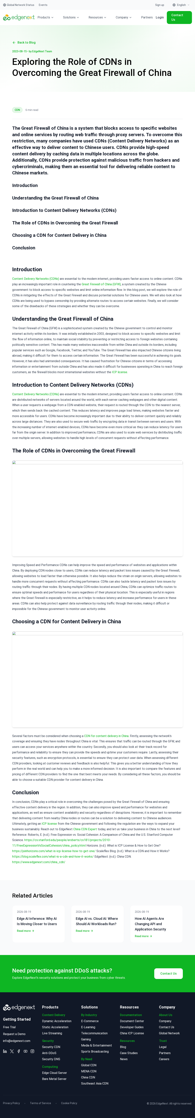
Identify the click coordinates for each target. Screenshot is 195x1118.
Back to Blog (27, 42)
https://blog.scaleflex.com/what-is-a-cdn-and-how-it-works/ (53, 856)
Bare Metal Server (54, 1079)
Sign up (159, 4)
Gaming (86, 1039)
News (124, 1059)
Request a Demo (14, 1034)
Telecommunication (94, 1033)
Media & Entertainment (96, 1045)
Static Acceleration (55, 1027)
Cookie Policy (69, 1103)
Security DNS (51, 1059)
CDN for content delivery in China (106, 736)
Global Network (169, 1033)
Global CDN (88, 1065)
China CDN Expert (85, 829)
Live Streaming (52, 1033)
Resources (96, 17)
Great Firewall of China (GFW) (101, 284)
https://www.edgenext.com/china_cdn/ (38, 862)
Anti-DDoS (49, 1053)
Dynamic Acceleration (56, 1021)
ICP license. (120, 372)
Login (160, 17)
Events (43, 4)
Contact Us (177, 17)
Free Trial (9, 1027)
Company (122, 17)
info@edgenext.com (16, 1041)
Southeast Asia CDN (94, 1083)
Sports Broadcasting (95, 1051)
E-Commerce (90, 1021)
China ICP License (132, 1033)
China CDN (88, 1077)
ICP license (49, 823)
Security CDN (51, 1047)
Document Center (132, 1021)
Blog (123, 1047)
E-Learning (88, 1027)
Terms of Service (40, 1103)
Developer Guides (132, 1027)
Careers (164, 1059)
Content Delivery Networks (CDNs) (35, 279)
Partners (147, 17)
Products (44, 17)
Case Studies (129, 1053)
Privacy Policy (11, 1103)
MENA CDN (88, 1071)
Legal (162, 1047)
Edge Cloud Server (54, 1073)
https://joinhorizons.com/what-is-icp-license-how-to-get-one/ (54, 851)
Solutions (69, 17)
